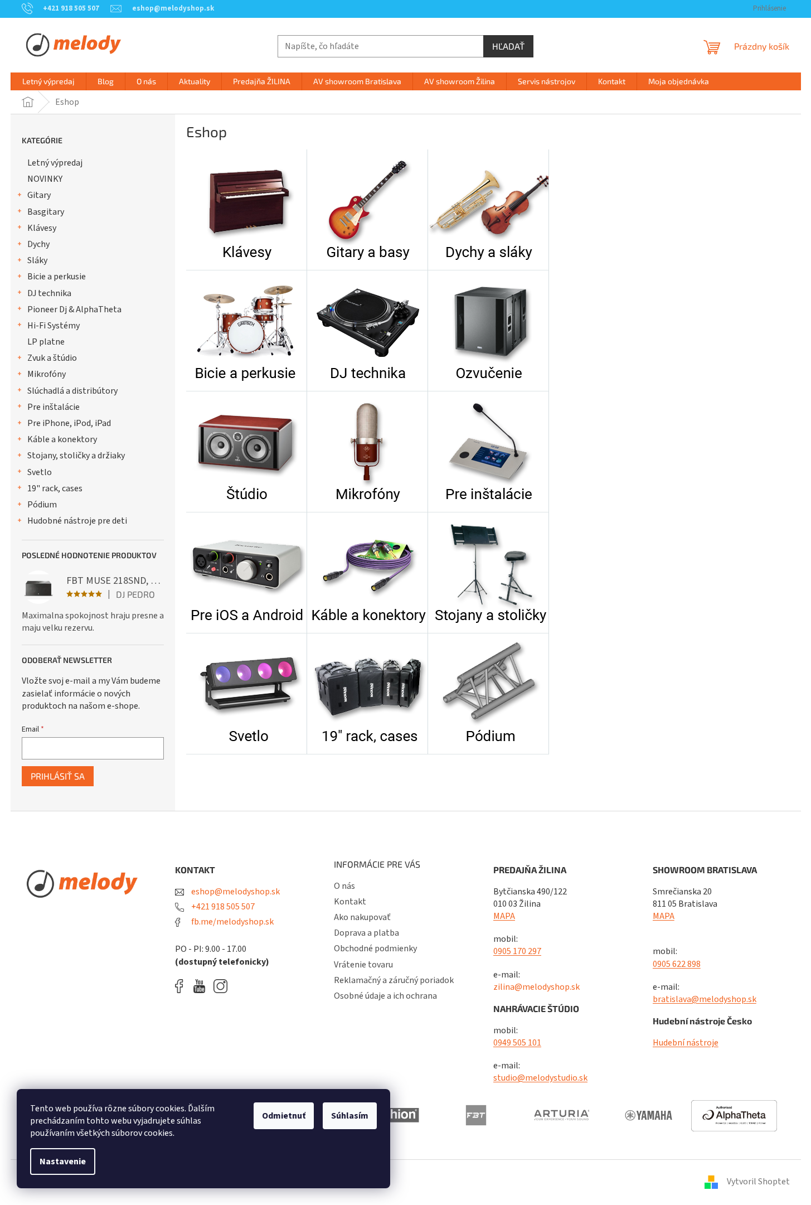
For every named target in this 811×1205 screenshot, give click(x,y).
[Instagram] (220, 986)
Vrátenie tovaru (363, 965)
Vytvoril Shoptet (758, 1181)
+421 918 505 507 (222, 907)
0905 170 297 (517, 951)
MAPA (504, 916)
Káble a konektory (62, 439)
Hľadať (508, 46)
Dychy (38, 244)
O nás (344, 886)
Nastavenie (63, 1161)
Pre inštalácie (53, 407)
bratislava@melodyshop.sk (704, 999)
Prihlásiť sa (58, 776)
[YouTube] (202, 986)
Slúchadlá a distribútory (72, 391)
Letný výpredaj (54, 163)
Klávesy (41, 228)
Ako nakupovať (362, 917)
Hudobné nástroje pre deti (77, 521)
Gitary (39, 195)
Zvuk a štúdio (52, 358)
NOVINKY (44, 179)
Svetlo (39, 472)
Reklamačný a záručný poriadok (394, 980)
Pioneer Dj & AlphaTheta (74, 309)
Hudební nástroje (685, 1043)
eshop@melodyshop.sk (235, 891)
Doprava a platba (366, 933)
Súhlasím (349, 1116)
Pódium (42, 505)
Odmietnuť (283, 1116)
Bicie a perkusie (56, 276)
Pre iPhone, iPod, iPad (69, 423)
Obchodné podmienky (375, 948)
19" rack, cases (54, 488)
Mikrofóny (46, 374)
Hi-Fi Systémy (53, 326)
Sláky (37, 260)
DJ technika (49, 293)
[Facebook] (183, 986)
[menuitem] (48, 81)
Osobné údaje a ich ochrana (385, 996)
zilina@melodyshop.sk (536, 987)
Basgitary (45, 212)
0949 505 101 (517, 1043)
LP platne (46, 342)
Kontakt (350, 902)
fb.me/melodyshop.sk (232, 922)
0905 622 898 (677, 964)
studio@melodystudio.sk (540, 1078)
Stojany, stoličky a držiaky (76, 455)
